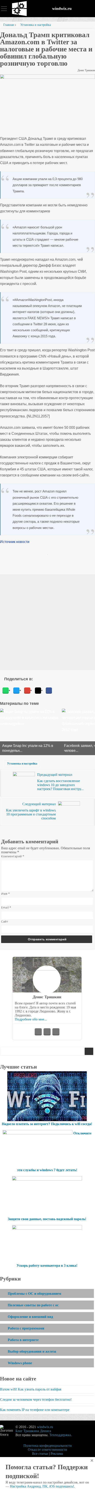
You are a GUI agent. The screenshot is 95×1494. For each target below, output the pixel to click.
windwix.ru (62, 8)
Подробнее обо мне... (31, 1019)
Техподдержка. (60, 1435)
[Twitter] (16, 690)
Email (6, 907)
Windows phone (20, 1363)
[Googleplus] (27, 690)
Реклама (57, 1453)
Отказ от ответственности (47, 1449)
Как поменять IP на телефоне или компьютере (34, 1410)
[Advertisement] (47, 622)
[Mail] (38, 690)
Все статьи (40, 1453)
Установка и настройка (22, 763)
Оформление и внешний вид (30, 1317)
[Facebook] (49, 690)
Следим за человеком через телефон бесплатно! (36, 1399)
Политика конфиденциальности (47, 1445)
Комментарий (12, 856)
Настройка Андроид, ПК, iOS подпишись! (42, 1486)
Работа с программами (26, 1328)
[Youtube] (47, 1031)
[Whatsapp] (5, 690)
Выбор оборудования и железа (32, 1351)
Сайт (4, 921)
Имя (5, 894)
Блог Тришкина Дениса (33, 1431)
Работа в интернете (23, 1340)
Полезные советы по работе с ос (33, 1305)
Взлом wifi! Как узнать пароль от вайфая (30, 1389)
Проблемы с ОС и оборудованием (34, 1293)
